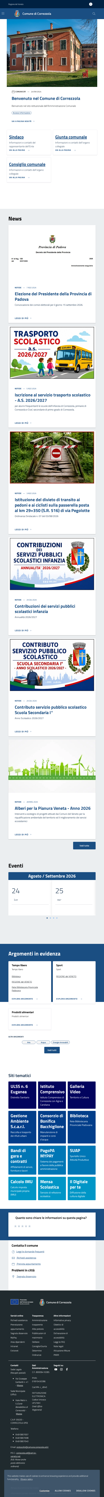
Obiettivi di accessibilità (59, 1327)
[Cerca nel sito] (94, 13)
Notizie (18, 287)
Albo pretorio (38, 1329)
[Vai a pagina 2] (50, 918)
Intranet (14, 1346)
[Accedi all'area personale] (92, 4)
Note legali (58, 1346)
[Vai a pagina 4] (56, 918)
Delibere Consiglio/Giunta (39, 1344)
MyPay (14, 1337)
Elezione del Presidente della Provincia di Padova (53, 296)
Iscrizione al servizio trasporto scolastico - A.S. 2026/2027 (52, 397)
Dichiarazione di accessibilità (61, 1335)
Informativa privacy (62, 1320)
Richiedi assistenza (19, 1320)
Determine (37, 1350)
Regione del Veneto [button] (15, 4)
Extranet (14, 1350)
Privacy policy (27, 1479)
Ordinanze (36, 1355)
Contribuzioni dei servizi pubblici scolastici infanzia (45, 609)
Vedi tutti (52, 1050)
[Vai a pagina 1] (47, 918)
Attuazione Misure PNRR (62, 1353)
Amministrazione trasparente (39, 1322)
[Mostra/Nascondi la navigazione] (3, 13)
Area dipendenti (18, 1342)
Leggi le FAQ (59, 1342)
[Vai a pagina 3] (53, 918)
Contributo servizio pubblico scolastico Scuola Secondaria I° (51, 710)
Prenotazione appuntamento (17, 1327)
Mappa (20, 1385)
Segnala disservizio (19, 1333)
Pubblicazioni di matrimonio (39, 1335)
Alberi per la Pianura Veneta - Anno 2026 (53, 808)
